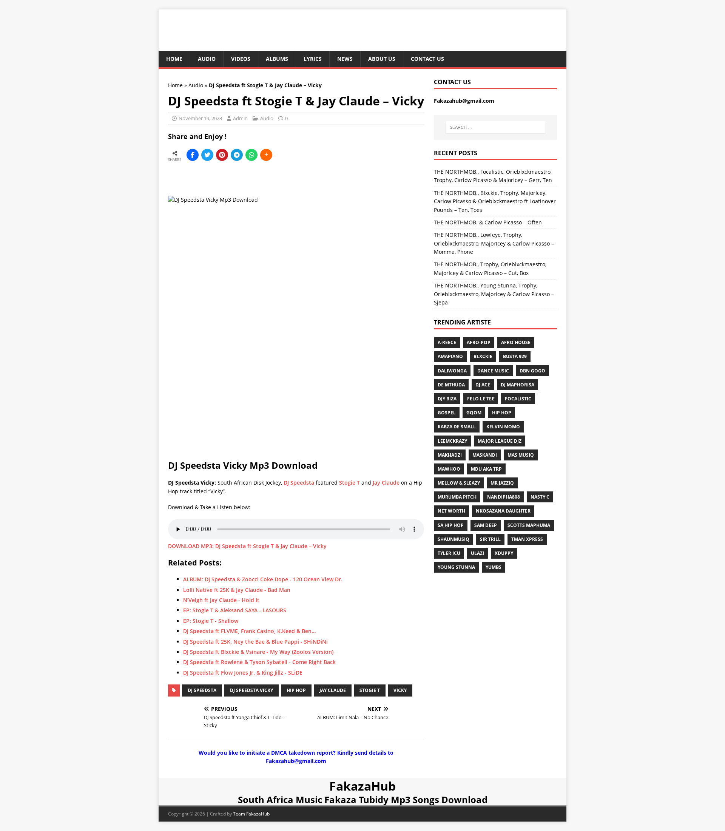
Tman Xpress (527, 539)
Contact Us (427, 58)
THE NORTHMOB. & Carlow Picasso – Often (488, 222)
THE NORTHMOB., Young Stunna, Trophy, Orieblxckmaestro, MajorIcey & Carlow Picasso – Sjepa (494, 294)
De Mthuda (451, 385)
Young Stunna (456, 567)
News (345, 58)
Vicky (400, 690)
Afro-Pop (479, 342)
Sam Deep (485, 525)
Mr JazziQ (502, 483)
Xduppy (504, 553)
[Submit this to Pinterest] (222, 155)
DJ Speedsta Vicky (251, 690)
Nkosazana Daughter (503, 511)
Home (174, 58)
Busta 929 (515, 356)
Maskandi (484, 455)
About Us (381, 58)
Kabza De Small (457, 426)
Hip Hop (296, 690)
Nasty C (540, 497)
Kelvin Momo (503, 426)
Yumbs (493, 567)
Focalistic (518, 398)
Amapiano (450, 356)
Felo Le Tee (480, 398)
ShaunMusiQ (453, 539)
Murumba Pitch (457, 497)
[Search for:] (495, 127)
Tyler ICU (449, 553)
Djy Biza (447, 398)
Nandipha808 (503, 497)
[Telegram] (237, 155)
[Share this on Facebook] (193, 155)
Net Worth (451, 511)
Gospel (447, 412)
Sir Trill (490, 539)
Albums (277, 58)
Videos (240, 58)
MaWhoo (449, 469)
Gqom (473, 412)
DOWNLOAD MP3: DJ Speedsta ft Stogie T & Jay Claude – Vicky (247, 546)
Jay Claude (386, 482)
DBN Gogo (532, 371)
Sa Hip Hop (451, 525)
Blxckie (483, 356)
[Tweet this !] (207, 155)
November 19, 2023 (200, 118)
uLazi (477, 553)
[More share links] (266, 155)
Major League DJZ (499, 441)
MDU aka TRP (486, 469)
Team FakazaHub (251, 814)
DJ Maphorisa (517, 385)
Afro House (516, 342)
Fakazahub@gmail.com (464, 100)
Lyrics (313, 58)
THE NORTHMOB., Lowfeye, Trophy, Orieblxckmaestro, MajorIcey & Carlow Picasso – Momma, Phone (494, 243)
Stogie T (349, 482)
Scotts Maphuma (529, 525)
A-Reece (447, 342)
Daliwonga (452, 371)
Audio (207, 58)
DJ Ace (482, 385)
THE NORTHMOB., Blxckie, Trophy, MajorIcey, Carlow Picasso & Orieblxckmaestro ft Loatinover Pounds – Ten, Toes (495, 201)
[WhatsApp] (251, 155)
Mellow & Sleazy (459, 483)
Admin (240, 118)
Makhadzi (450, 455)
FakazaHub (362, 786)
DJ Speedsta (299, 482)
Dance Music (493, 371)
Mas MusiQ (521, 455)
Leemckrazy (452, 441)
